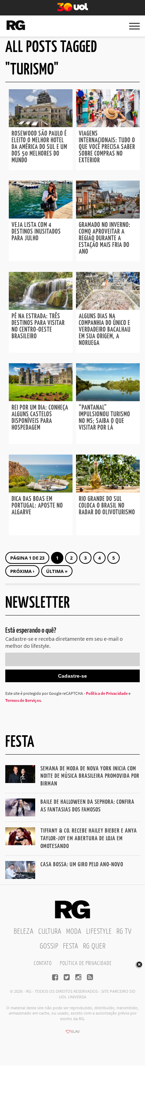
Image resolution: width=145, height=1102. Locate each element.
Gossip (49, 946)
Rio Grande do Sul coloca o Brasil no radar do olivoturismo (107, 506)
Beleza (24, 931)
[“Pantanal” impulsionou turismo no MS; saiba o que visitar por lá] (108, 399)
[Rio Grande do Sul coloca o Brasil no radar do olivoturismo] (108, 490)
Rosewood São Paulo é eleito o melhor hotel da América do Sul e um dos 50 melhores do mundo (39, 147)
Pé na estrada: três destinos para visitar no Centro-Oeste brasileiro (38, 326)
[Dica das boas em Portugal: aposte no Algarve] (40, 490)
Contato (43, 963)
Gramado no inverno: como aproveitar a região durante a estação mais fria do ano (105, 238)
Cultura (50, 931)
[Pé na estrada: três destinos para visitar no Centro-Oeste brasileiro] (40, 307)
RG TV (124, 931)
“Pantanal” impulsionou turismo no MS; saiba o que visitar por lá (104, 418)
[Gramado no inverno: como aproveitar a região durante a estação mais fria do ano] (108, 216)
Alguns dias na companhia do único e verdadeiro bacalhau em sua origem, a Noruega (105, 329)
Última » (57, 571)
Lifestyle (99, 931)
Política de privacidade (86, 963)
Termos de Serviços (23, 700)
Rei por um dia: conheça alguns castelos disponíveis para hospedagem (40, 418)
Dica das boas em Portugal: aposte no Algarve (37, 506)
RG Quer (94, 946)
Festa (70, 946)
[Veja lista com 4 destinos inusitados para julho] (40, 216)
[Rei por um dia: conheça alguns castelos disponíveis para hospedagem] (40, 399)
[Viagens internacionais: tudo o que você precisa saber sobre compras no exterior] (108, 125)
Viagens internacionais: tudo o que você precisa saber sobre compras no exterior (107, 147)
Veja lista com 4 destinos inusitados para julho (36, 232)
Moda (74, 931)
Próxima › (22, 571)
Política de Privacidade (107, 693)
